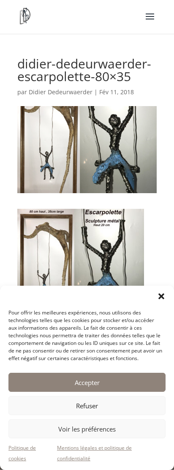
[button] (161, 296)
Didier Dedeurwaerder (60, 92)
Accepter (87, 382)
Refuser (87, 406)
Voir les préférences (87, 429)
